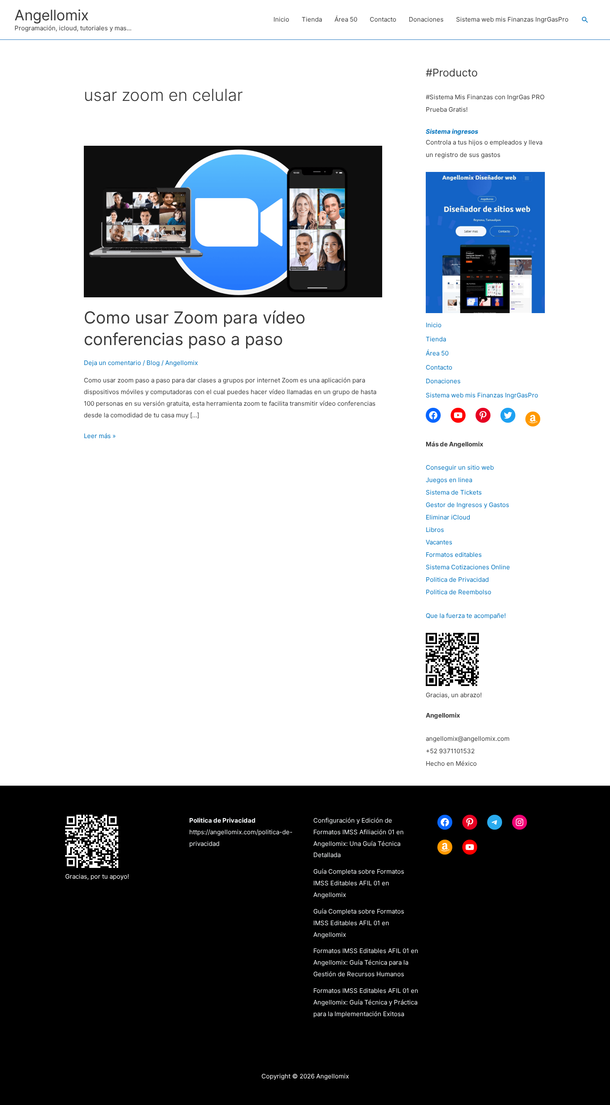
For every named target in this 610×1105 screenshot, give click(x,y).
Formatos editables (454, 555)
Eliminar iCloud (448, 517)
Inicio (281, 19)
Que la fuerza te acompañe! (466, 616)
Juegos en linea (449, 480)
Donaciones (426, 19)
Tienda (312, 19)
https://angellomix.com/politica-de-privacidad (241, 832)
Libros (435, 530)
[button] (585, 20)
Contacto (383, 19)
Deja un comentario (112, 363)
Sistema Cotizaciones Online (468, 567)
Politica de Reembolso (458, 592)
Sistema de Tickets (454, 492)
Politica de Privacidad (457, 579)
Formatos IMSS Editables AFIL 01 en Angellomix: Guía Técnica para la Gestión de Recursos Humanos (365, 962)
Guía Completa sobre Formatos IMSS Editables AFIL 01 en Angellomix (358, 883)
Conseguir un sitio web (460, 467)
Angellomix (52, 15)
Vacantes (439, 542)
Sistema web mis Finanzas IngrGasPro (512, 19)
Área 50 (345, 19)
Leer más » (100, 436)
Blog (153, 363)
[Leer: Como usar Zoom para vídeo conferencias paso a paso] (233, 221)
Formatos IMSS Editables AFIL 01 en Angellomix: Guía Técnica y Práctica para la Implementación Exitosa (365, 1002)
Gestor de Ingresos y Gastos (467, 505)
